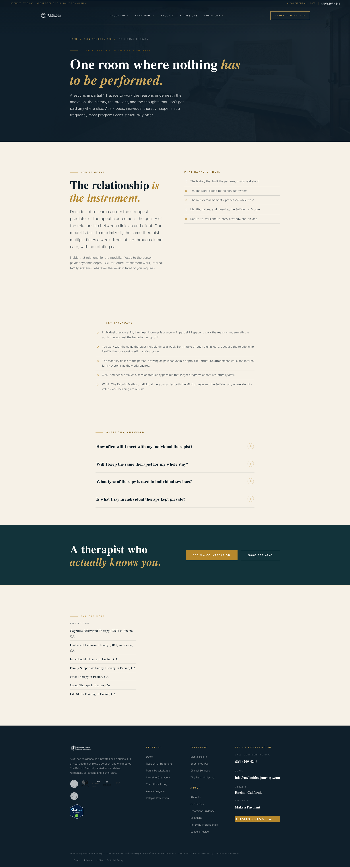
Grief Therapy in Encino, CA (89, 676)
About (167, 15)
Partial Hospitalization (158, 770)
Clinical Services (98, 39)
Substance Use (199, 763)
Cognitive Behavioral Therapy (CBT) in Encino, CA (102, 633)
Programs (119, 15)
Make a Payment (247, 807)
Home (74, 39)
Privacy (88, 860)
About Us (195, 797)
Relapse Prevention (157, 798)
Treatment (144, 15)
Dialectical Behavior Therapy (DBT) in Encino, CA (101, 648)
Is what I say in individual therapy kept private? (140, 499)
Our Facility (197, 804)
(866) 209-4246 (330, 3)
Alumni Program (155, 791)
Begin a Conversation (211, 555)
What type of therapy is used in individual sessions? (144, 481)
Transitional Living (156, 784)
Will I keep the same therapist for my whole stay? (142, 464)
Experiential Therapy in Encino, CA (94, 659)
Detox (149, 756)
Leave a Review (199, 831)
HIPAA (99, 860)
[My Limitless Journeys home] (51, 15)
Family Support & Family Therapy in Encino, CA (103, 668)
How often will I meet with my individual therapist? (144, 446)
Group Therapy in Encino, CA (90, 685)
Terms (77, 860)
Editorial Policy (115, 860)
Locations (213, 15)
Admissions (189, 15)
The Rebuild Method (202, 777)
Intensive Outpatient (158, 777)
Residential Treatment (159, 763)
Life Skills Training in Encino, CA (93, 694)
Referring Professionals (204, 824)
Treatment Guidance (202, 810)
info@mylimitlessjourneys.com (257, 777)
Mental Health (198, 756)
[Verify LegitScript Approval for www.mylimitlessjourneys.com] (76, 817)
